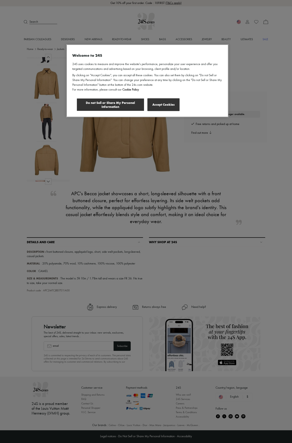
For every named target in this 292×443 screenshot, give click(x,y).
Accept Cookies (163, 104)
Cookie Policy (130, 89)
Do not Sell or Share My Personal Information (110, 105)
